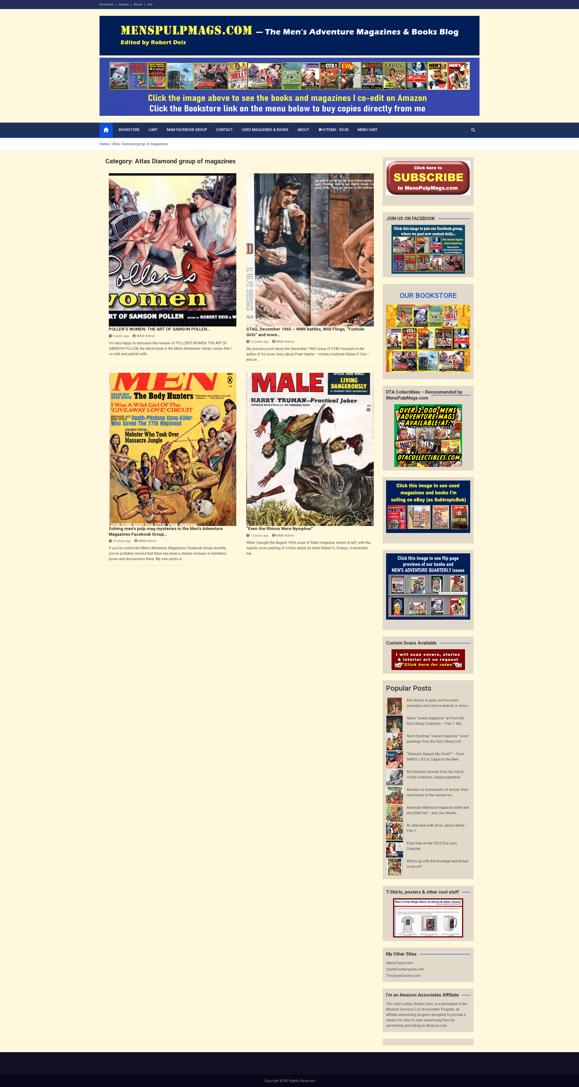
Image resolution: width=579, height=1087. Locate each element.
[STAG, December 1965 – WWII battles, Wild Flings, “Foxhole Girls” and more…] (310, 249)
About (138, 4)
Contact (124, 4)
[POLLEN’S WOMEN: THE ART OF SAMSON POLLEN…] (172, 249)
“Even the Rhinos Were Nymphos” (279, 528)
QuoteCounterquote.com (405, 969)
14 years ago (122, 541)
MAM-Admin (146, 336)
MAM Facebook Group (187, 130)
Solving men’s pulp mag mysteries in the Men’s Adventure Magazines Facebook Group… (166, 531)
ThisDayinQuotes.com (403, 975)
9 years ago (121, 336)
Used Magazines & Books (265, 130)
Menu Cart (368, 130)
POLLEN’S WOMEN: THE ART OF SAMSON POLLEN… (159, 329)
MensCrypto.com (399, 963)
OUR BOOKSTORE (428, 295)
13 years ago (259, 341)
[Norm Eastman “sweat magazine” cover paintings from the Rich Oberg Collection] (394, 741)
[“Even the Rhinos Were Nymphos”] (310, 449)
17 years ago (259, 535)
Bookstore (106, 4)
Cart (149, 4)
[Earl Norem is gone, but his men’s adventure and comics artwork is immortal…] (394, 706)
